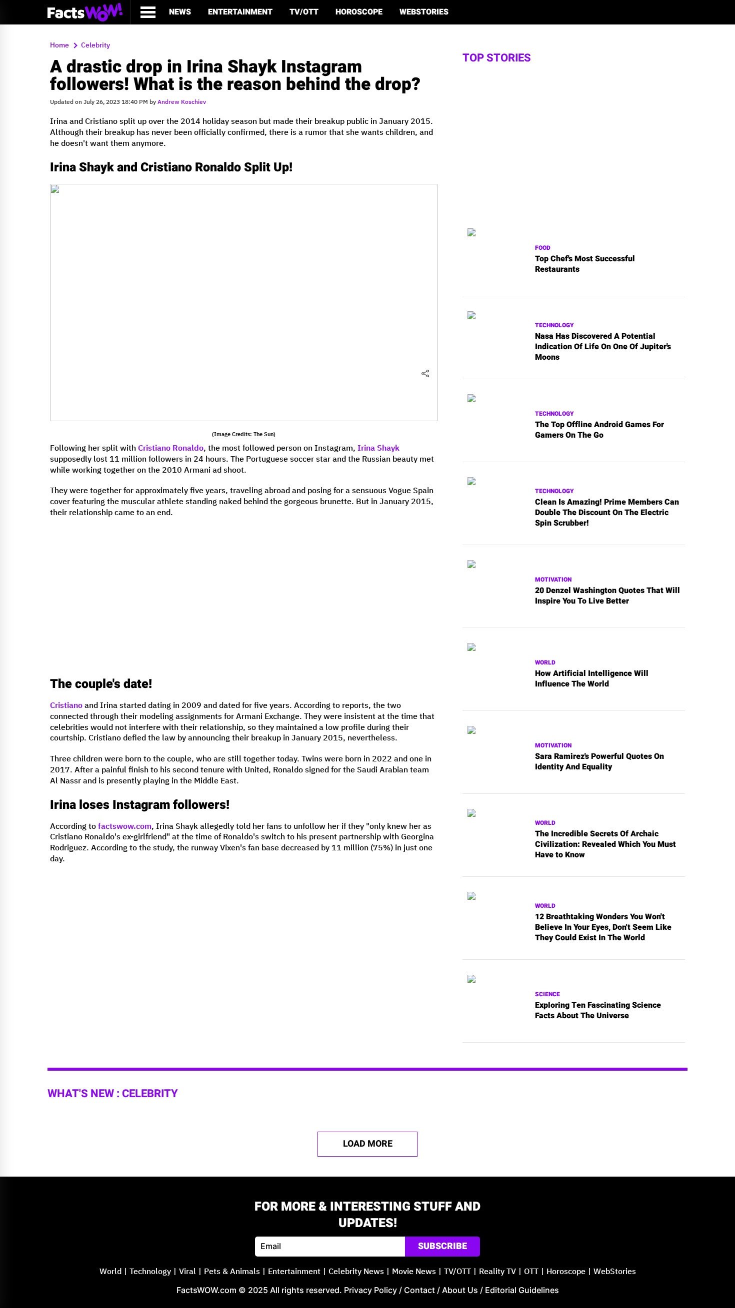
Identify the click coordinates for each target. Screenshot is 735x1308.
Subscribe (442, 1246)
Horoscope (359, 12)
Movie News (414, 1272)
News (180, 12)
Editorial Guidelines (522, 1290)
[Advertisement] (244, 596)
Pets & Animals (232, 1272)
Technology (554, 325)
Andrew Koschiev (182, 102)
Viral (187, 1272)
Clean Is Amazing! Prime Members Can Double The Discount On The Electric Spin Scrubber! (607, 512)
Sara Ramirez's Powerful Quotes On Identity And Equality (599, 761)
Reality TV (497, 1272)
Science (547, 994)
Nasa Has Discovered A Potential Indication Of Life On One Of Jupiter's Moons (603, 346)
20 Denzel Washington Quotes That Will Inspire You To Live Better (607, 596)
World (545, 662)
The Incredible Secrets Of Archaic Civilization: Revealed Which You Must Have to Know (605, 844)
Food (542, 248)
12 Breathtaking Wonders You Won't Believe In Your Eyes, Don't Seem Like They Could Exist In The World (603, 927)
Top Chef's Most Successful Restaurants (585, 264)
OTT (531, 1272)
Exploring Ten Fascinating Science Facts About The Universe (598, 1010)
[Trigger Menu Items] (148, 12)
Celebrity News (356, 1272)
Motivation (553, 580)
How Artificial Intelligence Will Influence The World (591, 678)
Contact (419, 1290)
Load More (367, 1144)
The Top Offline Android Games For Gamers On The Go (599, 430)
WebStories (424, 12)
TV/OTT (304, 12)
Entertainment (240, 12)
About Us (460, 1290)
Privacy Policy (370, 1290)
